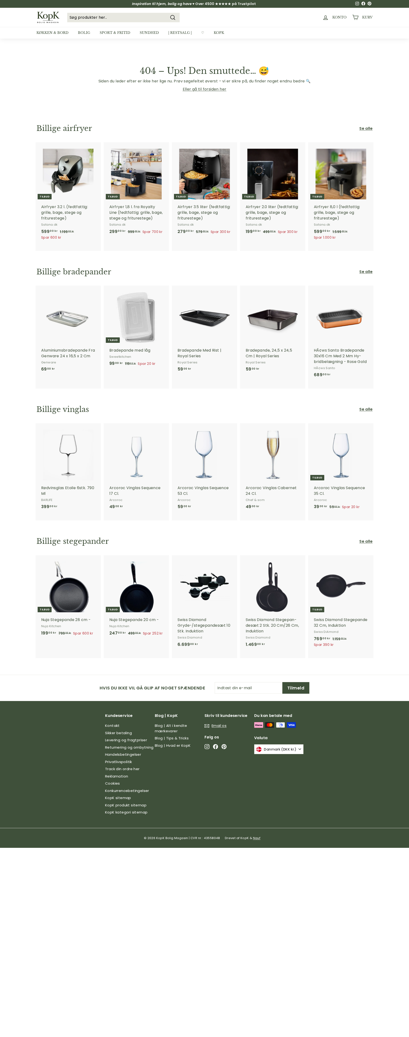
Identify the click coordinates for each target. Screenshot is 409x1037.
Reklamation (116, 776)
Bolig (84, 33)
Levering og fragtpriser (126, 740)
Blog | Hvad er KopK (173, 745)
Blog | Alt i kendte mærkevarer (171, 728)
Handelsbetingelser (123, 754)
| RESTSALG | (180, 33)
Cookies (112, 783)
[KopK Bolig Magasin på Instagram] (206, 746)
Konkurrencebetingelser (127, 790)
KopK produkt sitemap (126, 805)
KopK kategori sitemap (126, 812)
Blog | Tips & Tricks (172, 738)
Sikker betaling (118, 732)
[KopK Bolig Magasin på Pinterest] (224, 746)
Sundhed (149, 33)
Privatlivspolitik (118, 761)
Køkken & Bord (52, 33)
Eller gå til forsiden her (205, 89)
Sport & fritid (115, 33)
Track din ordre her (122, 768)
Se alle (366, 128)
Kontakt (112, 725)
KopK (219, 33)
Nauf (257, 838)
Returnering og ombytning (129, 747)
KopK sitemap (118, 797)
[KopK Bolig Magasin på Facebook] (215, 746)
